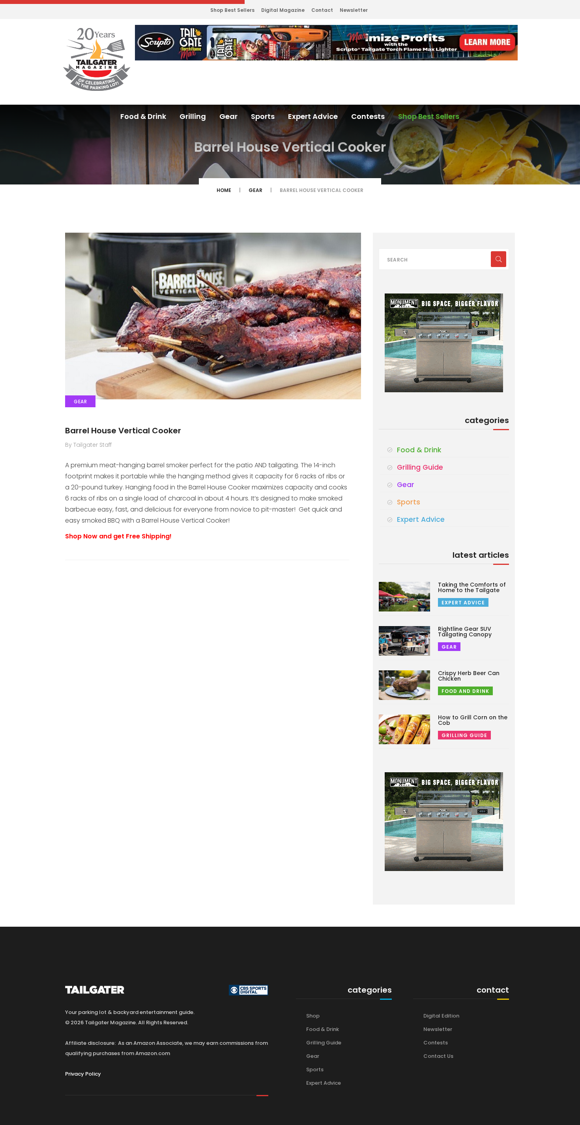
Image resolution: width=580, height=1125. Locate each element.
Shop (313, 1016)
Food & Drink (143, 116)
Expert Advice (313, 116)
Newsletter (354, 10)
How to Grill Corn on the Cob (472, 720)
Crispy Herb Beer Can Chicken (469, 676)
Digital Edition (441, 1016)
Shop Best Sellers (232, 10)
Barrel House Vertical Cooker (123, 430)
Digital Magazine (283, 10)
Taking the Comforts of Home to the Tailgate (472, 587)
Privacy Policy (83, 1074)
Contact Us (438, 1056)
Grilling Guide (420, 467)
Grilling (193, 116)
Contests (368, 116)
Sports (263, 116)
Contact (322, 10)
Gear (228, 116)
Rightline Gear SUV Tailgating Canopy (465, 631)
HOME (224, 190)
